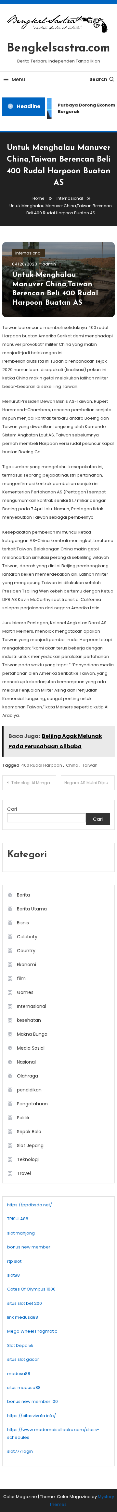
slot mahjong (21, 1233)
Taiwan (90, 765)
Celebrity (27, 936)
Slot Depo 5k (20, 1345)
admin (49, 264)
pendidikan (29, 1090)
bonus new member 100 (32, 1401)
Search (98, 79)
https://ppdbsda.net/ (29, 1205)
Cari (12, 809)
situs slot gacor (23, 1359)
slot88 (13, 1275)
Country (26, 950)
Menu (18, 79)
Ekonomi (26, 964)
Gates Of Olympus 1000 (31, 1289)
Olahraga (27, 1076)
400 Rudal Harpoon (41, 765)
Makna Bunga (32, 1034)
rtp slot (14, 1261)
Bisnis (23, 923)
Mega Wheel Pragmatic (32, 1331)
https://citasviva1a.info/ (31, 1416)
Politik (23, 1117)
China (72, 765)
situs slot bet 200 (24, 1303)
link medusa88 (22, 1317)
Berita (23, 895)
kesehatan (29, 1020)
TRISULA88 (17, 1219)
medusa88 (18, 1374)
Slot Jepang (30, 1145)
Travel (24, 1173)
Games (25, 992)
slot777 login (20, 1451)
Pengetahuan (32, 1103)
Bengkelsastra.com (58, 48)
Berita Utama (32, 909)
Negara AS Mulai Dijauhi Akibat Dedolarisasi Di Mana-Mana (89, 782)
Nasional (26, 1062)
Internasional (28, 253)
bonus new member (28, 1247)
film (21, 978)
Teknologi (28, 1159)
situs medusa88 (24, 1387)
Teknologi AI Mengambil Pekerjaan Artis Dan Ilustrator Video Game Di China (33, 782)
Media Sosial (31, 1048)
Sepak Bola (29, 1131)
